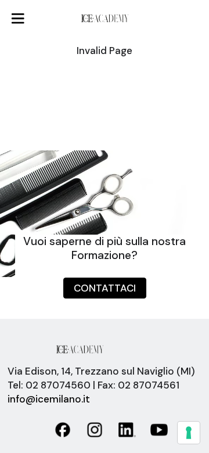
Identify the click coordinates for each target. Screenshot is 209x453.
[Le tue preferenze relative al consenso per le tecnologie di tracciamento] (189, 433)
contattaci (105, 288)
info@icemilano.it (49, 399)
